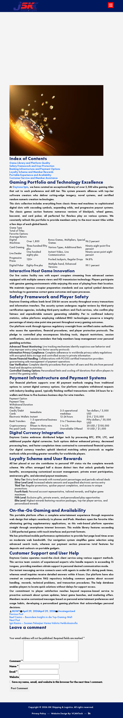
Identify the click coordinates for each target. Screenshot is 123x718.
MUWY (16, 611)
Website (14, 677)
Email (13, 671)
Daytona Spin (20, 187)
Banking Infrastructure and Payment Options (34, 169)
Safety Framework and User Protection (31, 166)
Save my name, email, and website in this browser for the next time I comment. (57, 682)
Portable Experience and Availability (30, 175)
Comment (16, 661)
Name (14, 666)
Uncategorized (66, 611)
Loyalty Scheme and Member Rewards (31, 172)
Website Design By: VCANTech (67, 713)
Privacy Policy (39, 713)
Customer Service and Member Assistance (33, 178)
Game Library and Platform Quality (29, 163)
